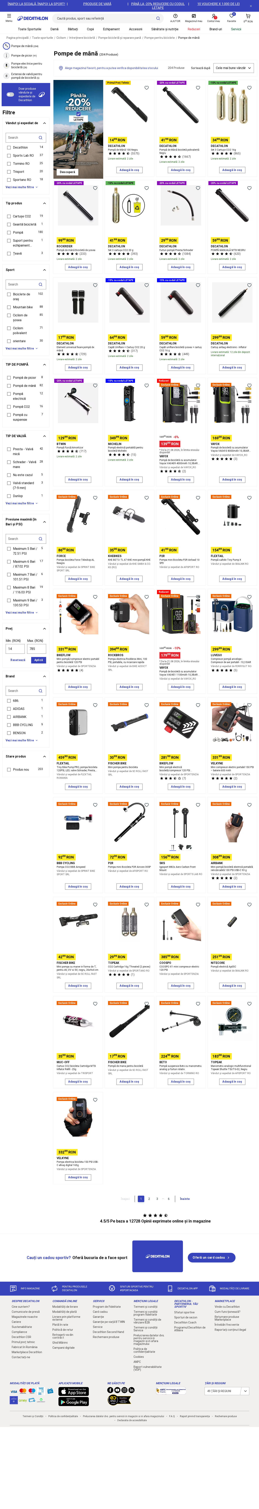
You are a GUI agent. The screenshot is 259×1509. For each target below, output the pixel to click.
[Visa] (14, 1391)
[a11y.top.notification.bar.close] (251, 6)
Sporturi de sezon (185, 1317)
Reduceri (194, 29)
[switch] (10, 94)
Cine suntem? (21, 1306)
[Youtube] (117, 1391)
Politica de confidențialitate (144, 1350)
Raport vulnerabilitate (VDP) (148, 1368)
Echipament (111, 29)
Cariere (16, 1321)
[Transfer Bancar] (41, 1393)
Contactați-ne (21, 1357)
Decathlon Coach (185, 1322)
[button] (26, 147)
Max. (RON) (35, 641)
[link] (67, 172)
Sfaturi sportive (184, 1312)
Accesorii (135, 29)
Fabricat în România (24, 1347)
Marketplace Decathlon (27, 1352)
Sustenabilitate (22, 1326)
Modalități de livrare (65, 1306)
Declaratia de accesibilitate (132, 1420)
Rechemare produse (106, 1337)
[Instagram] (124, 1391)
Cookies (139, 1356)
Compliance (19, 1332)
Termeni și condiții (145, 1306)
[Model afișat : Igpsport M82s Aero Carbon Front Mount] (173, 847)
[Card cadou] (50, 1392)
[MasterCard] (23, 1392)
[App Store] (73, 1394)
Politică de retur (62, 1329)
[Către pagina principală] (32, 18)
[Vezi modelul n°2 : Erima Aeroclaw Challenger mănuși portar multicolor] (181, 847)
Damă (54, 29)
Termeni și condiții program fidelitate (145, 1313)
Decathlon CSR (21, 1337)
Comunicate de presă (26, 1311)
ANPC (137, 1361)
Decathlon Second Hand (108, 1332)
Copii (90, 29)
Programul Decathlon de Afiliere (190, 1329)
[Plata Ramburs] (32, 1401)
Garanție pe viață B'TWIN (109, 1321)
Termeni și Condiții (32, 1416)
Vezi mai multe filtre (20, 187)
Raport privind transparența (195, 1416)
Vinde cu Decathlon (227, 1306)
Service (98, 1326)
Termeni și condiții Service (145, 1329)
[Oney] (23, 1400)
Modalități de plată (64, 1311)
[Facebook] (110, 1391)
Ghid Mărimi (60, 1342)
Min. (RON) (13, 641)
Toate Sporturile (29, 29)
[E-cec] (14, 1402)
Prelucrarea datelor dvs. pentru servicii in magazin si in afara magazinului (149, 1339)
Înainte (185, 1198)
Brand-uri (215, 29)
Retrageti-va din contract (62, 1336)
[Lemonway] (41, 1400)
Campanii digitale (63, 1347)
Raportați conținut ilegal (230, 1329)
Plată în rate (60, 1324)
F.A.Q (172, 1416)
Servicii (236, 29)
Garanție (98, 1316)
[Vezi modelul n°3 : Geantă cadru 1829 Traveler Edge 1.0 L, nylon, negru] (189, 847)
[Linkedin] (131, 1391)
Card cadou (100, 1311)
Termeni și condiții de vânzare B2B (147, 1321)
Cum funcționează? (227, 1311)
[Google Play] (73, 1404)
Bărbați (73, 29)
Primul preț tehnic (23, 1342)
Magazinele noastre (25, 1316)
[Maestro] (32, 1392)
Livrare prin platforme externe (66, 1318)
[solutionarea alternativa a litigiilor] (171, 1392)
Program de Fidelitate (107, 1306)
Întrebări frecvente (227, 1324)
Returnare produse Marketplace (227, 1318)
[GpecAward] (119, 1403)
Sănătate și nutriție (164, 29)
